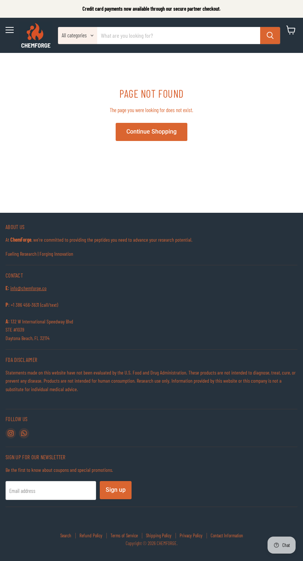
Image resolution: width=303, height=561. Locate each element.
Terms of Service (124, 535)
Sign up (116, 489)
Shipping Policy (158, 535)
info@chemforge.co (28, 288)
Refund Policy (90, 535)
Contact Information (227, 535)
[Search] (270, 35)
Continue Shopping (151, 131)
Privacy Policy (191, 535)
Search (65, 535)
